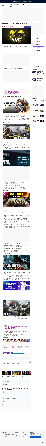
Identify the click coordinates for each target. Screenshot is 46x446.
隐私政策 (43, 443)
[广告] (23, 14)
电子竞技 (15, 4)
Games (10, 26)
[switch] (40, 6)
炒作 (23, 4)
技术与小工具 (19, 4)
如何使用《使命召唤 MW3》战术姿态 (11, 93)
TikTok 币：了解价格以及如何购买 (36, 100)
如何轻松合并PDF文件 (36, 120)
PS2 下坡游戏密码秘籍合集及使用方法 (6, 376)
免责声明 (43, 442)
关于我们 (16, 435)
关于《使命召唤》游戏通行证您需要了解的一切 (12, 91)
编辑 (15, 434)
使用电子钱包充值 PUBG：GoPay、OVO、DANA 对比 (35, 110)
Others (12, 26)
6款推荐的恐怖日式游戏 (25, 376)
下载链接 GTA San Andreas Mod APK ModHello (35, 116)
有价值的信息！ (23, 1)
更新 (10, 6)
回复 (3, 395)
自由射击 (23, 116)
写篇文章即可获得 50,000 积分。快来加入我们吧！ (40, 79)
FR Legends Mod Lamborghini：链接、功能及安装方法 (16, 377)
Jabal (4, 26)
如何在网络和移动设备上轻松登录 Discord (36, 105)
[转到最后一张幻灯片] (28, 369)
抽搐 (26, 187)
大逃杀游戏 (19, 49)
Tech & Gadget (34, 101)
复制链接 (23, 353)
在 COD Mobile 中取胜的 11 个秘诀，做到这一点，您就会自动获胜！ (16, 326)
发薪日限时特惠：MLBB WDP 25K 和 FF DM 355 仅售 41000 (40, 73)
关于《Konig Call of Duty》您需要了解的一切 (12, 92)
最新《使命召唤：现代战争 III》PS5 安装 (11, 328)
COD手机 (15, 46)
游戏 (11, 4)
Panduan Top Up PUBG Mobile (36, 111)
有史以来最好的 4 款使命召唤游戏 (10, 327)
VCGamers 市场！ (10, 332)
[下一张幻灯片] (29, 369)
